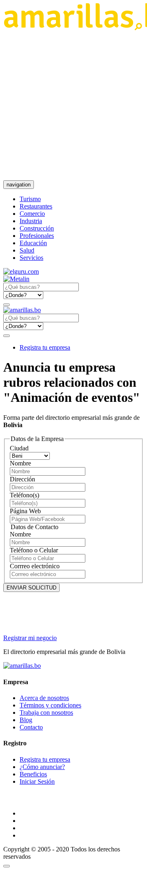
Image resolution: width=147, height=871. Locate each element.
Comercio (32, 213)
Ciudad (19, 448)
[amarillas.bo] (22, 665)
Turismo (30, 198)
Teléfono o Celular (34, 550)
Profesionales (37, 235)
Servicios (31, 257)
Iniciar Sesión (37, 781)
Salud (27, 250)
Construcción (37, 228)
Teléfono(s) (24, 495)
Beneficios (33, 774)
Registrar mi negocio (30, 637)
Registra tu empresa (45, 347)
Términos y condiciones (50, 705)
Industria (31, 220)
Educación (33, 242)
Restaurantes (36, 206)
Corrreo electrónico (35, 566)
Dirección (22, 479)
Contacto (31, 727)
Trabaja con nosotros (46, 712)
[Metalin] (16, 278)
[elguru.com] (21, 271)
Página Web (25, 511)
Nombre (20, 463)
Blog (26, 719)
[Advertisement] (73, 105)
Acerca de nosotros (44, 697)
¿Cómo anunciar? (42, 766)
